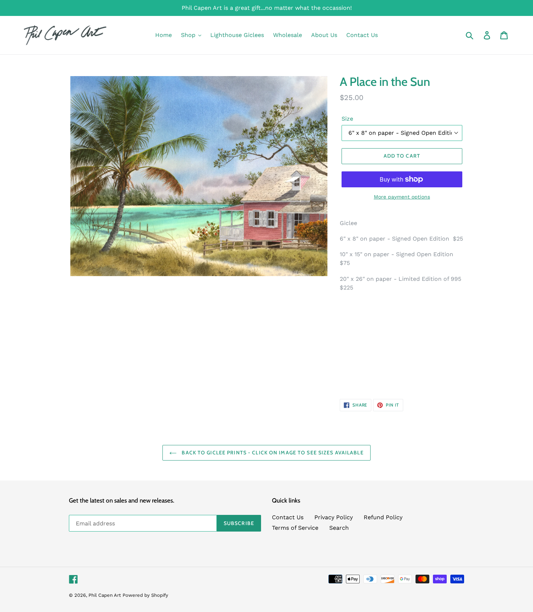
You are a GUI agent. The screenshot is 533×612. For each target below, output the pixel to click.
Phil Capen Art (104, 595)
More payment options (402, 197)
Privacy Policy (333, 517)
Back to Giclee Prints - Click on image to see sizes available (271, 452)
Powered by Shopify (145, 595)
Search (339, 527)
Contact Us (287, 517)
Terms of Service (295, 527)
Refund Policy (383, 517)
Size (347, 118)
